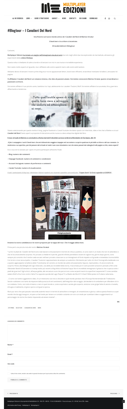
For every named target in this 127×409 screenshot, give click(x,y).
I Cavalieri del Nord (30, 308)
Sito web (11, 364)
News (64, 18)
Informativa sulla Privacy (14, 405)
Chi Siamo (83, 18)
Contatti (72, 18)
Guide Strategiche (42, 18)
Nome (10, 345)
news (39, 308)
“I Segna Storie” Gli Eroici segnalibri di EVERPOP (95, 173)
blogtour (19, 308)
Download (93, 18)
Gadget (55, 18)
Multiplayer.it (26, 405)
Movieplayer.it (35, 405)
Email (10, 354)
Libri (28, 18)
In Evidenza (19, 18)
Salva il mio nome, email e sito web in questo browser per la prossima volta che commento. (38, 373)
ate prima (11, 308)
